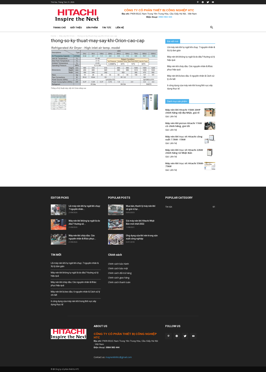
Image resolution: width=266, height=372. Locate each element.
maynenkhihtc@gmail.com (119, 357)
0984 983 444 (165, 17)
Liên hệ (120, 27)
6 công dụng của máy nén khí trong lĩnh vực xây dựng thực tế (190, 87)
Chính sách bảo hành (118, 263)
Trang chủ (59, 27)
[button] (211, 27)
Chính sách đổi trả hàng (119, 273)
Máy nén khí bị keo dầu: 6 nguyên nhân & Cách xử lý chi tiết (190, 77)
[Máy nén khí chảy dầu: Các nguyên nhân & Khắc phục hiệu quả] (58, 239)
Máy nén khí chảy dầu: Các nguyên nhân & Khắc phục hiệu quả (190, 68)
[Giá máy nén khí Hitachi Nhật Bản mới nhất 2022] (115, 224)
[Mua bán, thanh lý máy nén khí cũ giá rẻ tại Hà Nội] (115, 209)
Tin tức (106, 27)
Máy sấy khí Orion (67, 36)
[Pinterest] (197, 2)
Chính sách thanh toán (119, 282)
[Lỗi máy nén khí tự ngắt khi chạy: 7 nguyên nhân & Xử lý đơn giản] (58, 209)
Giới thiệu (76, 27)
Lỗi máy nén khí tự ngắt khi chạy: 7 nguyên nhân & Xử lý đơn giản (191, 49)
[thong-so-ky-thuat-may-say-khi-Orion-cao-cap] (104, 85)
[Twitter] (208, 2)
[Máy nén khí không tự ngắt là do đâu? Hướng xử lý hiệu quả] (58, 224)
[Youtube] (213, 2)
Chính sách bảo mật (118, 268)
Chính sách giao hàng (118, 277)
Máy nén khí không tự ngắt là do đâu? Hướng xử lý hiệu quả (191, 58)
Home (53, 36)
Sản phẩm (92, 27)
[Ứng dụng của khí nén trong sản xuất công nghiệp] (115, 239)
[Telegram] (202, 2)
